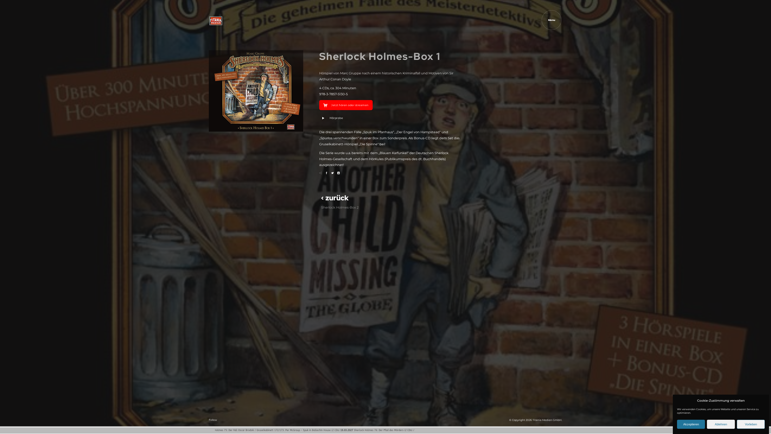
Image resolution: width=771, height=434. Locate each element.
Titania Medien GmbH (547, 420)
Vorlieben (751, 424)
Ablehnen (721, 424)
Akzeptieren (691, 424)
